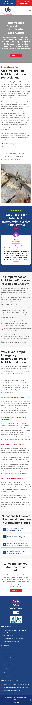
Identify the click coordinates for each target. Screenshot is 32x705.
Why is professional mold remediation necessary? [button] (15, 529)
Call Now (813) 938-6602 (8, 3)
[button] (30, 10)
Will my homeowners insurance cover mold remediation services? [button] (17, 544)
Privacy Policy (16, 702)
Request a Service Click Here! (24, 3)
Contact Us (16, 55)
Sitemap (27, 700)
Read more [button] (16, 261)
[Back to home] (7, 10)
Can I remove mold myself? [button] (16, 537)
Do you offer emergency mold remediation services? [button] (16, 552)
